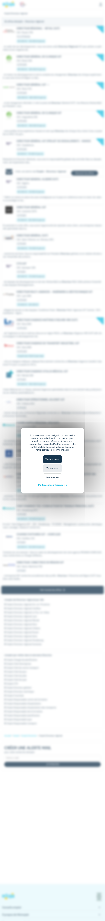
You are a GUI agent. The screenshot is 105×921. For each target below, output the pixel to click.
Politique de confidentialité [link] (52, 484)
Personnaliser (52, 477)
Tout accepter (52, 459)
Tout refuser (52, 468)
